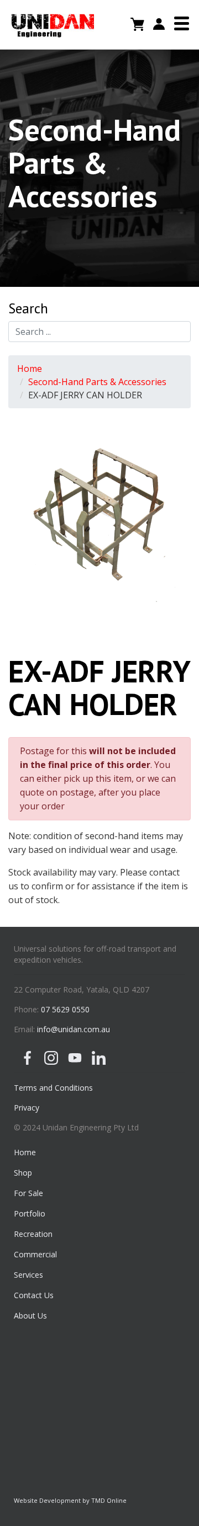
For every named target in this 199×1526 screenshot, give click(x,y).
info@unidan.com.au (73, 1029)
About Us (30, 1315)
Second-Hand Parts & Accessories (97, 382)
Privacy (26, 1107)
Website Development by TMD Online (70, 1500)
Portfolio (29, 1213)
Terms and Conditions (53, 1087)
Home (29, 368)
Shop (23, 1172)
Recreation (33, 1234)
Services (28, 1274)
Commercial (35, 1254)
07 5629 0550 (65, 1009)
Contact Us (34, 1295)
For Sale (28, 1193)
